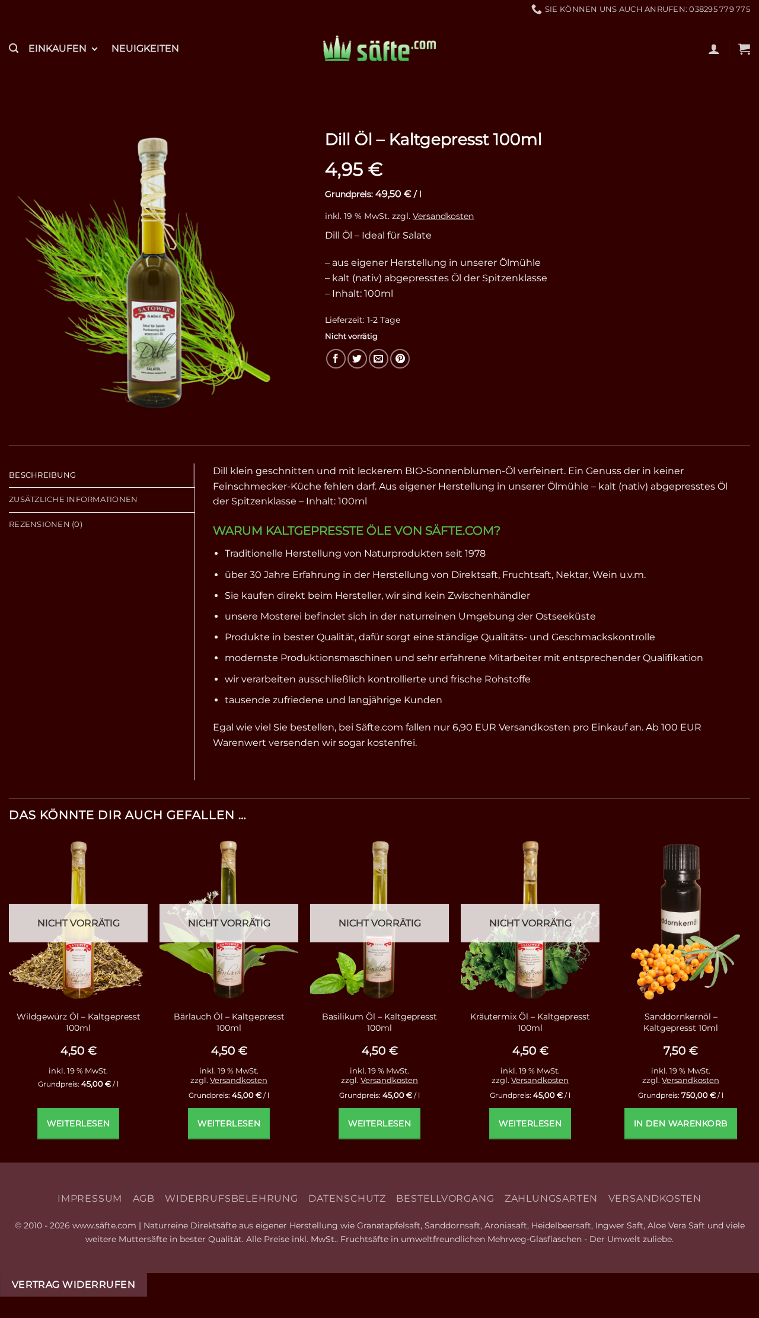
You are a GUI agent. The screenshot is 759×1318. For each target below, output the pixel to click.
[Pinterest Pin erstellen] (400, 359)
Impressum (90, 1198)
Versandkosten (443, 216)
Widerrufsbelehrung (231, 1198)
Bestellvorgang (445, 1198)
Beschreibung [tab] (42, 475)
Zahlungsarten (551, 1198)
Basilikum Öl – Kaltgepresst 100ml (379, 1022)
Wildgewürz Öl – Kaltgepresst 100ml (79, 1022)
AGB (144, 1198)
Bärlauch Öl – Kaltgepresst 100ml (229, 1022)
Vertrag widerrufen (73, 1284)
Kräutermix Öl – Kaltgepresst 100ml (530, 1022)
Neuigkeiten (145, 48)
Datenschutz (347, 1198)
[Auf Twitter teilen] (357, 359)
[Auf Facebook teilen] (336, 359)
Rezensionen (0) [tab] (45, 524)
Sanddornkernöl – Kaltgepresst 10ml (680, 1022)
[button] (13, 48)
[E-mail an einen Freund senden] (378, 359)
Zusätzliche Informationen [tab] (73, 499)
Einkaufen (57, 48)
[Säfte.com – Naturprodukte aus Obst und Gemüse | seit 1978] (379, 48)
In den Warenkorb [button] (681, 1123)
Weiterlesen (78, 1123)
